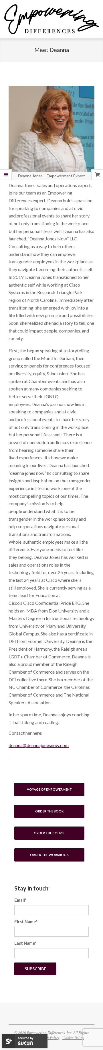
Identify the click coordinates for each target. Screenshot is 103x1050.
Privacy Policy (48, 1037)
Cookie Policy (73, 1037)
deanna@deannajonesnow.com (39, 745)
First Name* (25, 921)
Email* (20, 900)
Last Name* (25, 943)
